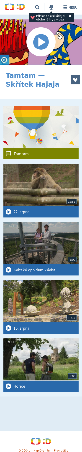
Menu (73, 7)
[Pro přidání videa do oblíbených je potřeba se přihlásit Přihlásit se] (75, 79)
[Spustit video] (41, 42)
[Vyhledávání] (37, 7)
